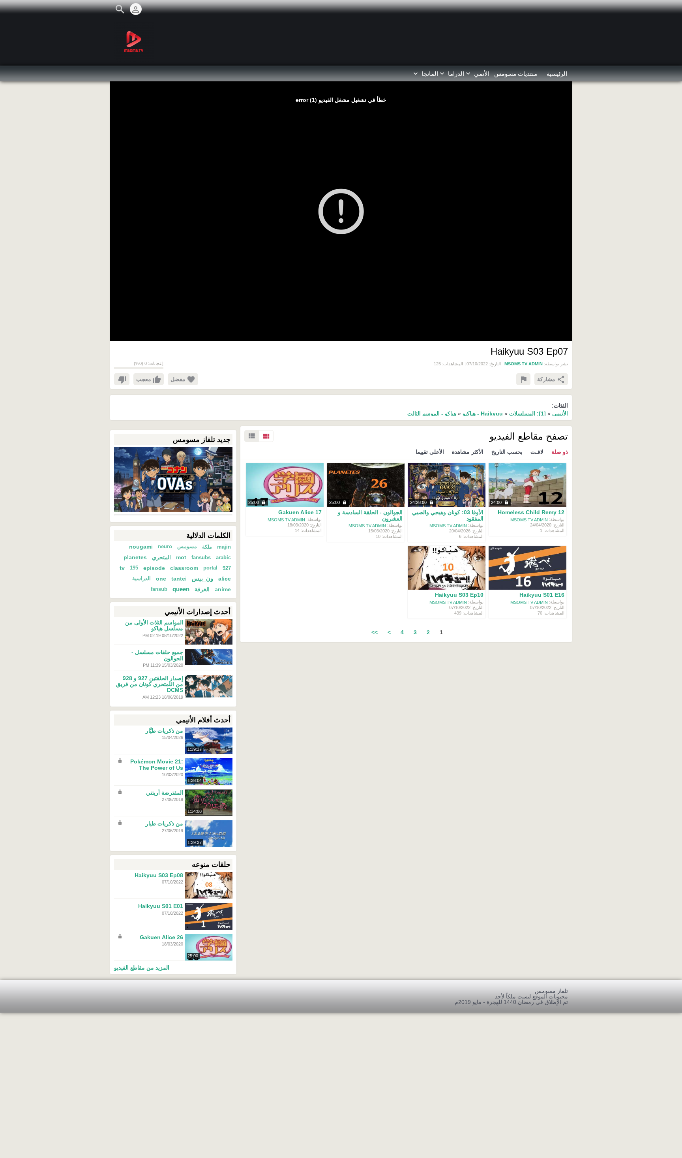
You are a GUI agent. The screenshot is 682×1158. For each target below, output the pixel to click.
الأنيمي (560, 413)
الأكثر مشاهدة (467, 452)
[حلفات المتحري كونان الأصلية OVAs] (173, 479)
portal (210, 568)
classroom (184, 568)
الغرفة (202, 589)
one (161, 578)
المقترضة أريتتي (164, 793)
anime (223, 589)
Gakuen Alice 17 (300, 512)
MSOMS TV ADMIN (529, 519)
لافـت (536, 452)
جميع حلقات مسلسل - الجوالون (157, 655)
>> (374, 632)
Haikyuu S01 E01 (160, 906)
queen (180, 589)
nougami (141, 546)
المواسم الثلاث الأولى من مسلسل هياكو (154, 625)
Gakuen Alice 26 (161, 937)
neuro (165, 546)
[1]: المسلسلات (527, 413)
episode (154, 568)
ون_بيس (202, 578)
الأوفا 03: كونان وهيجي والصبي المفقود (447, 515)
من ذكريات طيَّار (164, 731)
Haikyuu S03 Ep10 (459, 595)
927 (227, 568)
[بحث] (120, 9)
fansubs (201, 557)
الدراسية (141, 578)
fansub (159, 589)
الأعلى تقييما (430, 452)
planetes (135, 557)
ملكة (207, 547)
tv (122, 568)
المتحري (161, 557)
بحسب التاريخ (507, 452)
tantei (179, 578)
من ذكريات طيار (164, 824)
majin (224, 547)
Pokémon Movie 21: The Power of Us (156, 765)
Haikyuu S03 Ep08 (159, 875)
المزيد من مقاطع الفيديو (141, 967)
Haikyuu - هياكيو (482, 413)
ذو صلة (559, 452)
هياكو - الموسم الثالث (431, 413)
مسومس (187, 546)
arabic (223, 557)
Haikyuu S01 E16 (541, 595)
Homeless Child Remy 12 (531, 512)
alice (224, 578)
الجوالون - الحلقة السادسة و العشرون (370, 515)
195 (134, 568)
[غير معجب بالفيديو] (121, 379)
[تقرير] (523, 379)
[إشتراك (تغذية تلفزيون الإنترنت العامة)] (568, 9)
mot (181, 557)
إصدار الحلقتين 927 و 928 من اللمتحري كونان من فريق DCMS (149, 684)
